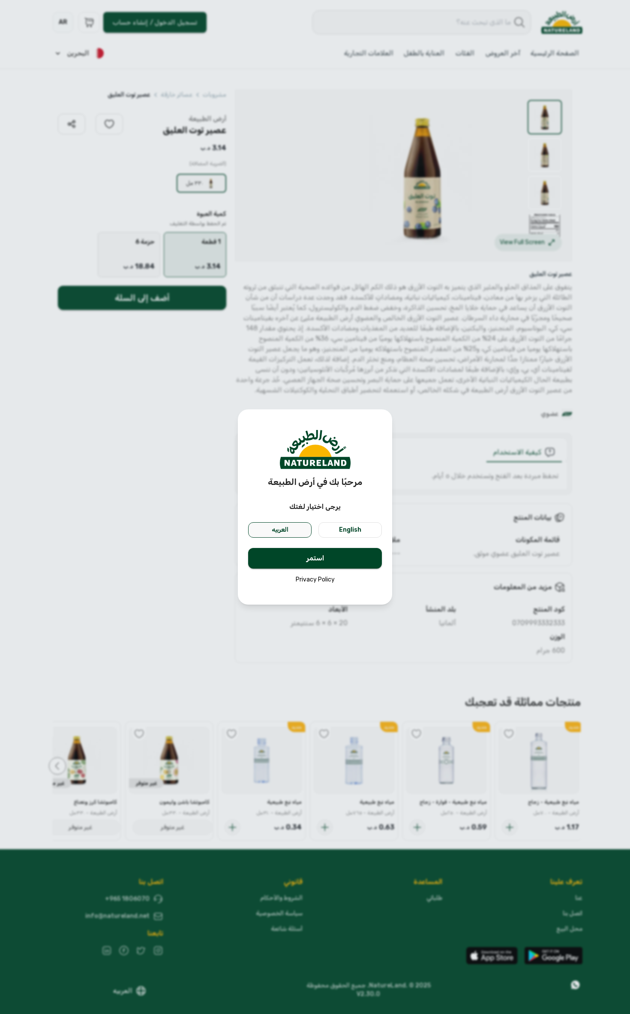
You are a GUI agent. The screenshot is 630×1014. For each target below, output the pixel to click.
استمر (315, 558)
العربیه (280, 529)
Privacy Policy (315, 579)
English (350, 529)
